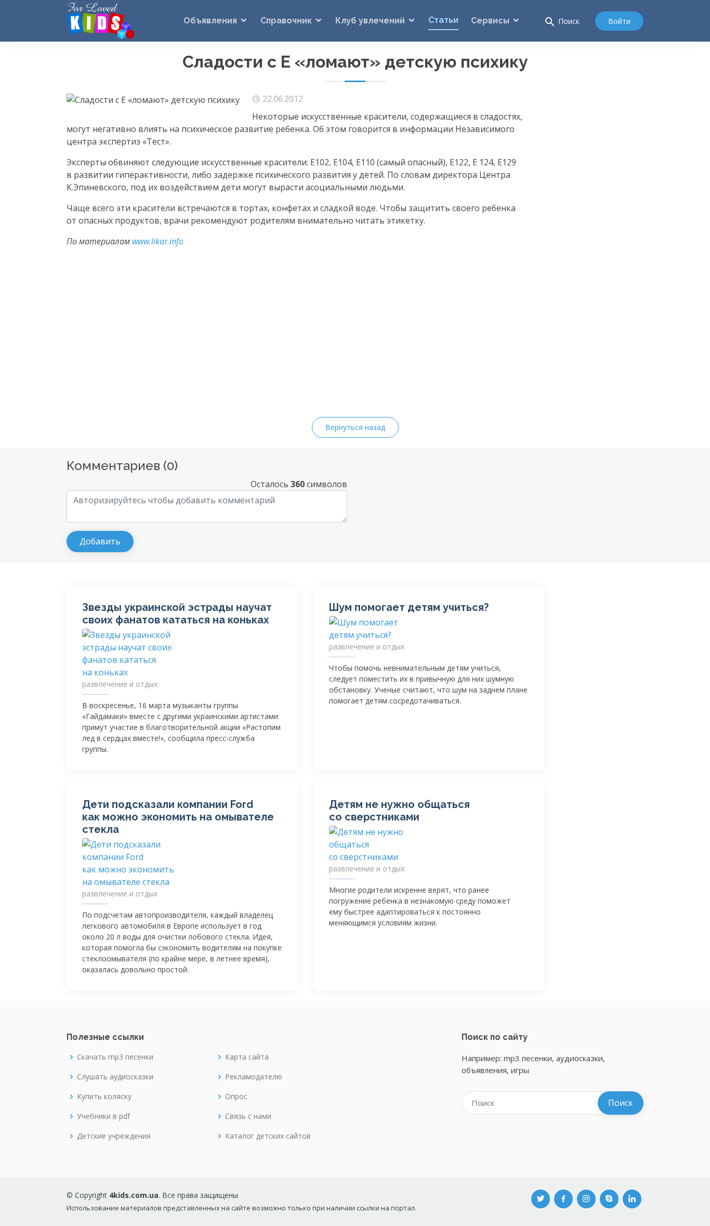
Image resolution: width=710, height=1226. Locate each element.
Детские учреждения (114, 1136)
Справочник (286, 20)
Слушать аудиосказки (115, 1076)
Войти (619, 21)
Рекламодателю (253, 1076)
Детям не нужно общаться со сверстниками (399, 810)
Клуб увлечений (370, 20)
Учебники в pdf (103, 1116)
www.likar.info (157, 241)
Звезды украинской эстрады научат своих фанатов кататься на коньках (177, 613)
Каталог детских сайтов (268, 1136)
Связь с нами (248, 1116)
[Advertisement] (601, 249)
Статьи (443, 20)
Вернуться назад (355, 427)
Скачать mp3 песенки (115, 1057)
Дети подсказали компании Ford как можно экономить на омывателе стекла (178, 817)
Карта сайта (247, 1057)
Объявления (210, 20)
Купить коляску (104, 1096)
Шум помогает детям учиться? (409, 607)
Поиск (562, 22)
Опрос (236, 1096)
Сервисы (490, 20)
